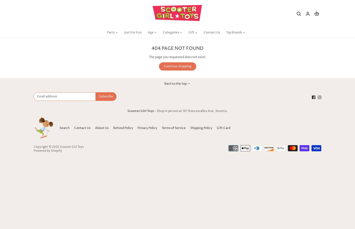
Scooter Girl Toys (72, 147)
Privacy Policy (147, 128)
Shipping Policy (201, 128)
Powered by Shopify (48, 151)
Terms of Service (174, 128)
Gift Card (223, 128)
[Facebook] (313, 97)
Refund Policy (123, 128)
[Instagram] (319, 97)
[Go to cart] (316, 13)
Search (65, 128)
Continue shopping (177, 66)
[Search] (298, 13)
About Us (102, 128)
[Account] (307, 13)
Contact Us (82, 128)
